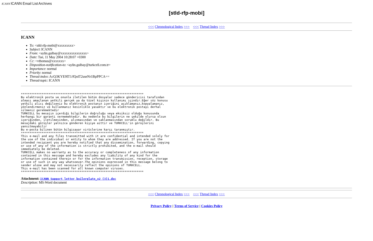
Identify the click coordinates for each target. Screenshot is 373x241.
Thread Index (209, 26)
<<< (151, 26)
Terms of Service (186, 206)
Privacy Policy (161, 206)
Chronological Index (169, 26)
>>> (187, 26)
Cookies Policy (212, 206)
